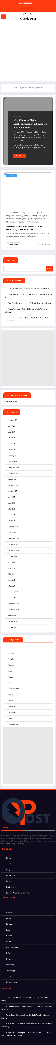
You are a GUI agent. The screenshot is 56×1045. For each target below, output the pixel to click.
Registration (10, 887)
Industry (11, 695)
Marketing (11, 706)
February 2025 (13, 527)
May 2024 (11, 574)
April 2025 (11, 515)
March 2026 (12, 450)
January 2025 (12, 533)
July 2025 (11, 497)
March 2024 (12, 586)
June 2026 (11, 432)
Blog (8, 870)
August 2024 (12, 556)
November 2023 (13, 610)
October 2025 (12, 479)
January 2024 (12, 598)
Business (11, 653)
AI (9, 647)
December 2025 (13, 467)
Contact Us (10, 875)
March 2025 (12, 521)
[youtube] (34, 8)
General (10, 677)
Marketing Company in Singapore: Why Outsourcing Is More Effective (24, 228)
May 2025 (11, 509)
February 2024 (13, 592)
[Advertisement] (28, 51)
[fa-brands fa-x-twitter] (25, 8)
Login (8, 881)
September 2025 (13, 485)
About (8, 864)
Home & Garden (13, 689)
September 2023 (13, 621)
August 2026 (12, 420)
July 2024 (11, 562)
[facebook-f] (21, 8)
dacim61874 (19, 132)
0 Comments (34, 222)
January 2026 (12, 462)
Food (10, 671)
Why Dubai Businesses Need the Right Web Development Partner (29, 303)
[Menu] (3, 16)
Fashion (11, 665)
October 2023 (12, 616)
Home (8, 858)
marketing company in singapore (31, 137)
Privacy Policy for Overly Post (18, 893)
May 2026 (11, 438)
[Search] (47, 17)
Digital (10, 659)
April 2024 (11, 580)
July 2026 (11, 426)
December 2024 (13, 539)
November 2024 (13, 544)
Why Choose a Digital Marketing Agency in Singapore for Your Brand (30, 124)
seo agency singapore (32, 219)
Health (10, 683)
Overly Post (28, 18)
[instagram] (31, 8)
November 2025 (13, 473)
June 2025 (11, 503)
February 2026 (13, 456)
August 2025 (12, 491)
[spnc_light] (52, 17)
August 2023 (12, 627)
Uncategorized (13, 724)
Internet (10, 701)
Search (11, 260)
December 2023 (13, 604)
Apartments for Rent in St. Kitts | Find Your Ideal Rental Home (28, 288)
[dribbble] (28, 8)
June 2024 (11, 568)
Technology (17, 116)
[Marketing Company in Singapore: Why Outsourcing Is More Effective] (28, 191)
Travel (10, 718)
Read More (20, 156)
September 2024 (13, 550)
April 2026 (11, 444)
